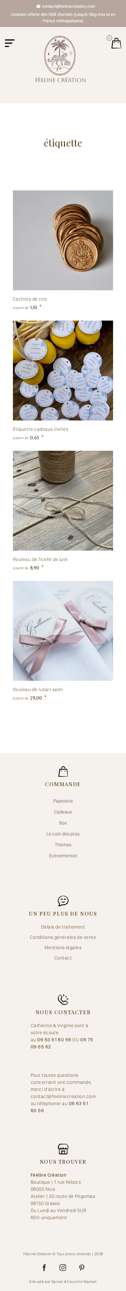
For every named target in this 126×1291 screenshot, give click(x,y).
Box (63, 823)
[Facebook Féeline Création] (44, 1268)
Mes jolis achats (116, 43)
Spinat (57, 1281)
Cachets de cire (30, 299)
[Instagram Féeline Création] (63, 1268)
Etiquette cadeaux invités (40, 429)
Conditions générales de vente (63, 937)
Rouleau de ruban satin (38, 689)
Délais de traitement (63, 927)
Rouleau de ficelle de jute (40, 559)
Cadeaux (63, 812)
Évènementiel (63, 856)
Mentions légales (63, 947)
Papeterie (63, 801)
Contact (63, 958)
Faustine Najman (82, 1281)
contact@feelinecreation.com (68, 6)
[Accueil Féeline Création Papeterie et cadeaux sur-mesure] (61, 59)
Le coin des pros (63, 834)
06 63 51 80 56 (54, 1040)
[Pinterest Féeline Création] (82, 1268)
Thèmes (63, 845)
